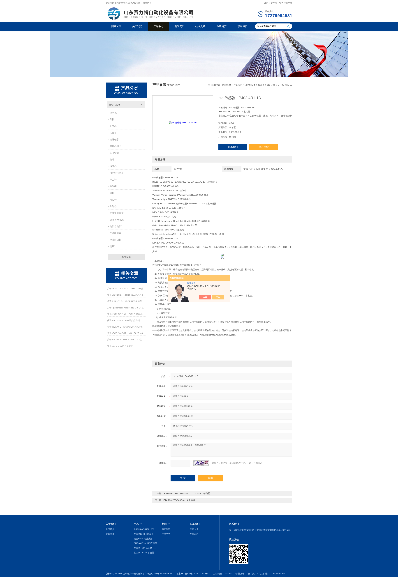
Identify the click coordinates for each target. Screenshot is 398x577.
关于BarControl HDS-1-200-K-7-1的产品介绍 (126, 339)
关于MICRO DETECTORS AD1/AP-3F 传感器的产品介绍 (126, 295)
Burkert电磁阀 (117, 219)
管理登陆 (239, 573)
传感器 (113, 166)
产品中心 (158, 26)
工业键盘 (114, 153)
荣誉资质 (110, 534)
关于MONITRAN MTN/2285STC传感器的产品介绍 (126, 288)
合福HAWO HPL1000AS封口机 (145, 529)
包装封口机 (115, 239)
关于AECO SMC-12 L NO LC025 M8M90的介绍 (126, 333)
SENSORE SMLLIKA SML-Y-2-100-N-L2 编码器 (186, 493)
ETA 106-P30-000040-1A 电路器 (179, 500)
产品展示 (238, 85)
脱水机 (113, 112)
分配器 (113, 206)
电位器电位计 (117, 226)
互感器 (113, 126)
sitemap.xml (279, 573)
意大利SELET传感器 (144, 534)
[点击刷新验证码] (201, 463)
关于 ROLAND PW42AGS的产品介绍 (125, 327)
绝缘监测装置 (117, 213)
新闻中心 (167, 523)
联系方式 (194, 529)
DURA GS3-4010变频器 (145, 543)
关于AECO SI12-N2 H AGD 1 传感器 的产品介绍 (126, 314)
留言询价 (264, 146)
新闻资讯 (179, 26)
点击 (141, 104)
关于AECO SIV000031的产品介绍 (123, 320)
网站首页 (116, 26)
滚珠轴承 (114, 139)
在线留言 (222, 26)
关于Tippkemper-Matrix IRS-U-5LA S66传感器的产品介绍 (126, 307)
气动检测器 (115, 233)
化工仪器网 (264, 573)
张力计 (113, 179)
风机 (112, 119)
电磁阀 (113, 186)
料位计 (113, 199)
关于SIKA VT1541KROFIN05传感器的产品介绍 (126, 301)
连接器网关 (115, 146)
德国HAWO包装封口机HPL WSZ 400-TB (145, 538)
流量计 (113, 246)
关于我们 (137, 26)
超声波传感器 (117, 173)
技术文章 (200, 26)
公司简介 (110, 529)
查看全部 (126, 256)
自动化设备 (114, 104)
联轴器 (113, 132)
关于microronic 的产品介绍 (120, 346)
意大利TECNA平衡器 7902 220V (145, 552)
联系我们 (243, 26)
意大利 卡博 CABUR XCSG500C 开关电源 (145, 548)
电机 (112, 193)
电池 (112, 159)
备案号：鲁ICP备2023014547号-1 (193, 573)
